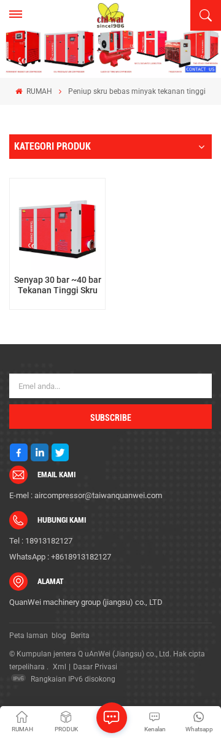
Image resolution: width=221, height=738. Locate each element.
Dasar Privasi (95, 667)
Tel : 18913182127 (40, 540)
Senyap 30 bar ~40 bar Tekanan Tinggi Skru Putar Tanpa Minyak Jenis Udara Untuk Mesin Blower (57, 285)
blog (59, 635)
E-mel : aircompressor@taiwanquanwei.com (85, 495)
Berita (80, 635)
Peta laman (28, 635)
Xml (59, 667)
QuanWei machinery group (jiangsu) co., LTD (86, 602)
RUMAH (38, 91)
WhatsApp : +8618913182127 (60, 556)
